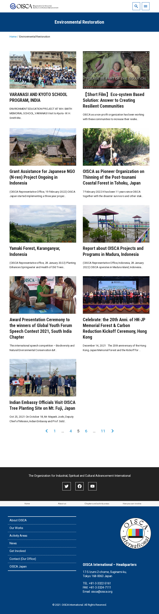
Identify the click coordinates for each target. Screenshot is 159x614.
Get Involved (17, 551)
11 (103, 431)
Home (27, 503)
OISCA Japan (18, 566)
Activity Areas (18, 535)
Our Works (16, 528)
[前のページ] (46, 431)
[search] (136, 6)
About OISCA (18, 520)
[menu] (145, 6)
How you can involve (132, 503)
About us (62, 503)
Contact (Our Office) (23, 559)
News (13, 543)
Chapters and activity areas (97, 503)
